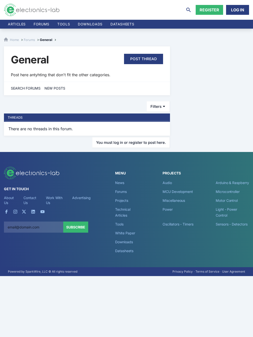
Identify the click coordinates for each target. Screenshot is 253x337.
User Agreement (233, 271)
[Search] (188, 10)
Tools (63, 24)
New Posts (54, 88)
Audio (167, 183)
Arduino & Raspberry (232, 183)
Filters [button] (156, 106)
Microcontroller (228, 191)
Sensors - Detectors (231, 224)
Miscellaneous (174, 200)
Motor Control (227, 200)
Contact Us (29, 200)
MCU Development (178, 191)
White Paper (125, 233)
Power (168, 209)
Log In (237, 9)
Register (209, 9)
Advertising (81, 198)
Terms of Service (207, 271)
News (119, 183)
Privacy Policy (182, 271)
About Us (9, 200)
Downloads (124, 242)
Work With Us (54, 200)
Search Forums (26, 88)
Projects (121, 200)
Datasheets (122, 24)
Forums (41, 24)
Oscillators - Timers (178, 224)
